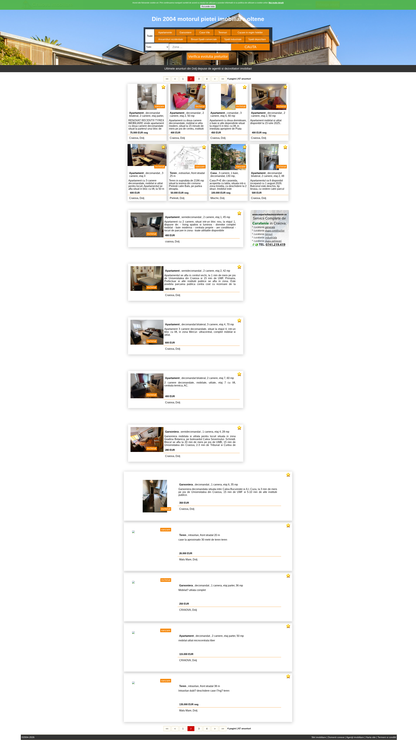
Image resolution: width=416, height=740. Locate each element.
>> (222, 79)
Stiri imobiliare (319, 737)
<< (167, 79)
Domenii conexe (336, 737)
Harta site (371, 737)
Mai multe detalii (276, 3)
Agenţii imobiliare (355, 737)
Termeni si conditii (387, 737)
